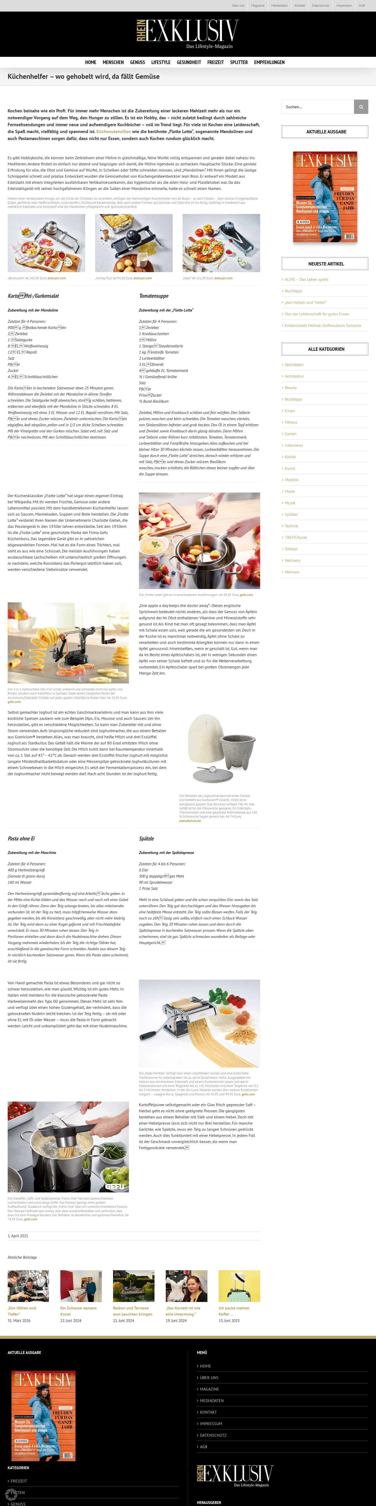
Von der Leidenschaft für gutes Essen (317, 313)
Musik (290, 502)
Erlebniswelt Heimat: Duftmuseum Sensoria (323, 325)
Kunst (290, 468)
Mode (290, 491)
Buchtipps (293, 290)
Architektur (294, 376)
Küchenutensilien (113, 131)
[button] (11, 1494)
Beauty (291, 387)
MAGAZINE (209, 1389)
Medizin (292, 479)
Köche (290, 456)
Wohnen (292, 571)
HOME (205, 1366)
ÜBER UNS (209, 1377)
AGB (203, 1446)
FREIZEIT (19, 1480)
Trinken (291, 548)
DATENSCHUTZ (213, 1435)
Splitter (291, 514)
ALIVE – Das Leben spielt (306, 279)
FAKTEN (18, 1492)
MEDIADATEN (212, 1400)
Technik (291, 525)
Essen (290, 410)
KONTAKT (208, 1412)
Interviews (294, 445)
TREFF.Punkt (296, 537)
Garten (290, 433)
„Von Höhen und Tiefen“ (305, 302)
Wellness (293, 560)
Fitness (291, 422)
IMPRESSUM (211, 1423)
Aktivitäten (294, 364)
